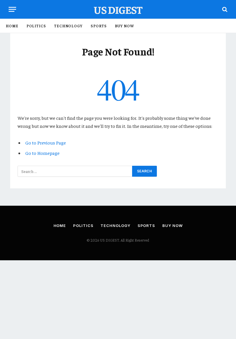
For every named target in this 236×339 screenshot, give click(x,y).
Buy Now (124, 25)
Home (12, 25)
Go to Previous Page (45, 143)
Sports (98, 25)
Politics (36, 25)
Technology (68, 25)
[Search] (224, 9)
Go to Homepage (42, 153)
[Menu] (12, 9)
